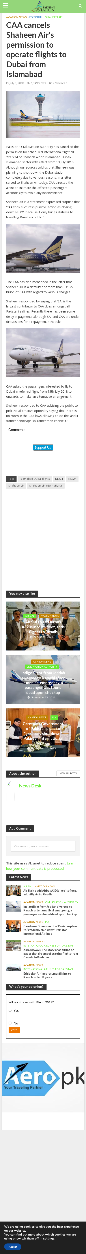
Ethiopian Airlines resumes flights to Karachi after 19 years (47, 975)
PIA (54, 717)
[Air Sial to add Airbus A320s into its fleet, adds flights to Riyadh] (13, 890)
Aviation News (16, 17)
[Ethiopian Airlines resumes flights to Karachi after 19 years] (13, 967)
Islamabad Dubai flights (35, 479)
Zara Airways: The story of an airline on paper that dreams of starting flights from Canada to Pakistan (50, 953)
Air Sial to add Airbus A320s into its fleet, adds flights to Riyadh (43, 627)
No (16, 1023)
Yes (16, 1010)
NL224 (72, 479)
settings (48, 1239)
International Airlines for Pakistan (48, 945)
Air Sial (29, 615)
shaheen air (16, 485)
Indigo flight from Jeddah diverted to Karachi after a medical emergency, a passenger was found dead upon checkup (43, 682)
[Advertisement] (43, 540)
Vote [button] (14, 1030)
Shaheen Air (54, 17)
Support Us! (43, 447)
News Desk (30, 785)
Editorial (36, 17)
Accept (13, 1247)
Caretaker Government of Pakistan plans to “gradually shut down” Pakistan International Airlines (43, 733)
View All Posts (68, 773)
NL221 (59, 479)
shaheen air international (45, 485)
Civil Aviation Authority (42, 666)
